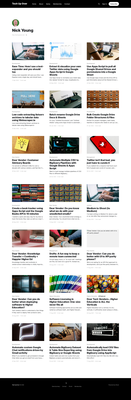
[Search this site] (99, 3)
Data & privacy (56, 386)
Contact (67, 4)
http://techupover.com (18, 35)
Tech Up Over (19, 4)
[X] (66, 383)
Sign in (104, 4)
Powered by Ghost (114, 385)
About (41, 4)
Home (34, 4)
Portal (70, 386)
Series (48, 4)
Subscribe (113, 4)
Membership (57, 4)
